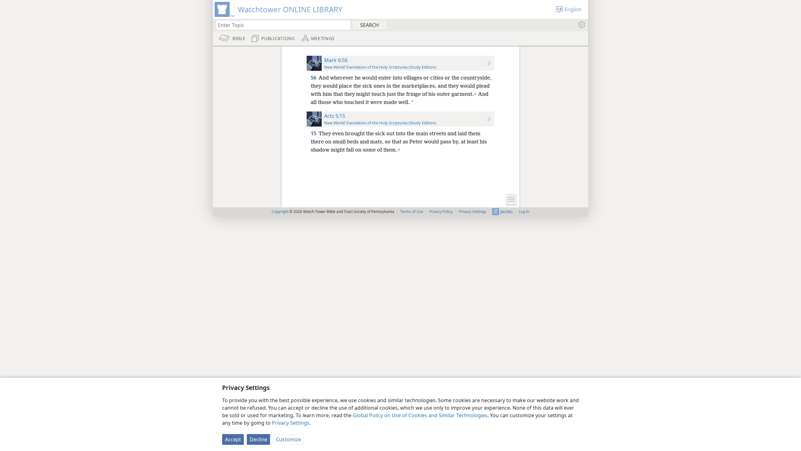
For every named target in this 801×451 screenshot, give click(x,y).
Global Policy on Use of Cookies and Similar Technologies (420, 415)
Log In (524, 211)
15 (314, 133)
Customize (288, 439)
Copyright (280, 211)
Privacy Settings (290, 422)
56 (314, 77)
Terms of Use (411, 211)
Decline (258, 439)
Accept (233, 439)
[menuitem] (581, 25)
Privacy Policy (441, 211)
